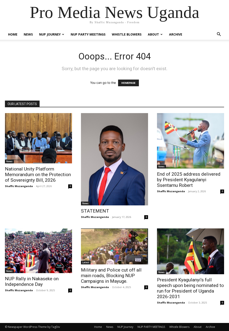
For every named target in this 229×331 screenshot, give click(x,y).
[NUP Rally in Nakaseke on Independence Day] (38, 250)
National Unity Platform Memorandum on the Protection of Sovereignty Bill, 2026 (38, 174)
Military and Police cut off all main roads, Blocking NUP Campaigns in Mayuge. (111, 275)
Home (12, 34)
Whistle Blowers (127, 34)
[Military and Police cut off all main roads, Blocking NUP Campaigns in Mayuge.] (114, 246)
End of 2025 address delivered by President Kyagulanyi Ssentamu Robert (189, 179)
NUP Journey (50, 34)
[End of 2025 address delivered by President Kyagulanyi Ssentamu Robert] (190, 141)
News (28, 34)
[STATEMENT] (114, 159)
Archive (175, 34)
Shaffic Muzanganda (19, 186)
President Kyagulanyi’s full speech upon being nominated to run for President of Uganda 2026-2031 (190, 288)
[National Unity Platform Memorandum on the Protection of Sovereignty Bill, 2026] (38, 138)
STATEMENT (95, 211)
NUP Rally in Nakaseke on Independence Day (32, 281)
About (153, 34)
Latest (85, 262)
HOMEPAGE (128, 82)
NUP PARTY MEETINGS (88, 34)
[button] (218, 35)
